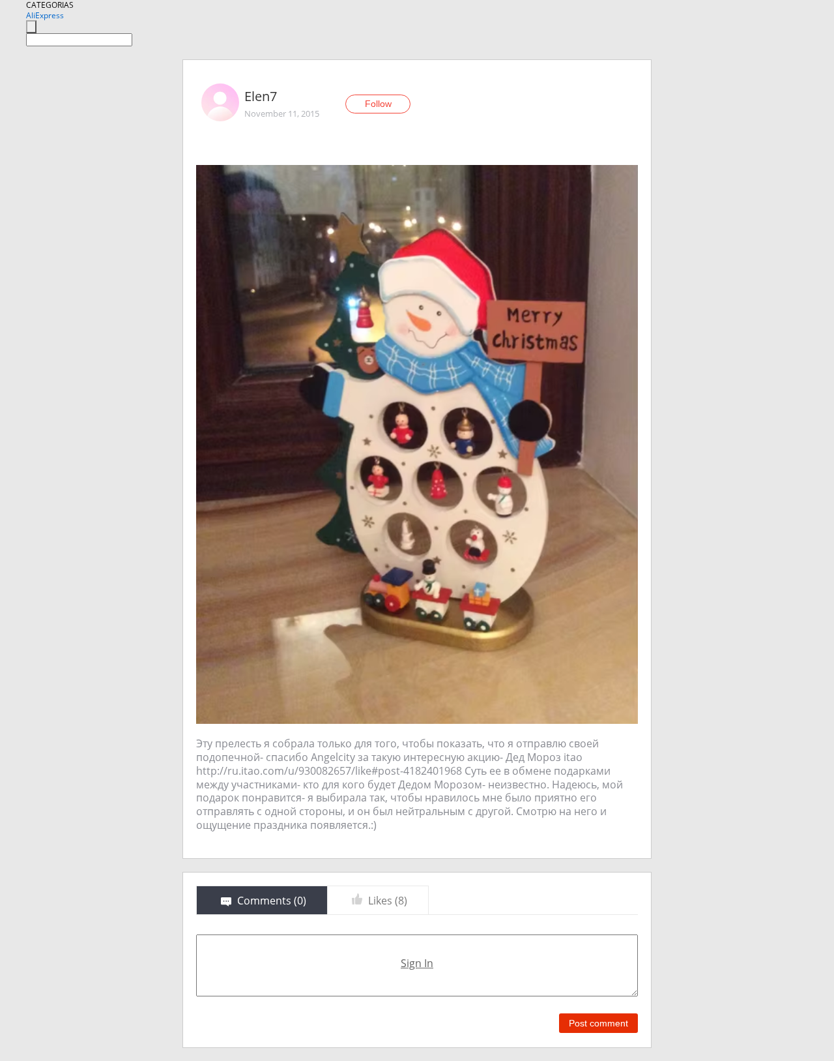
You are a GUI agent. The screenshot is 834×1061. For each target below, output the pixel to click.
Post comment (598, 1023)
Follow (378, 103)
